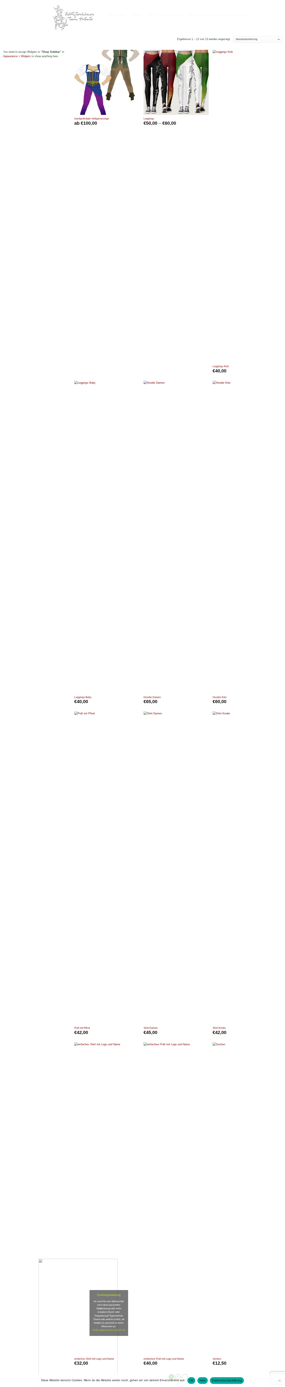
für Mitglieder (199, 15)
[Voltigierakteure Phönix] (73, 17)
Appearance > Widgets (17, 56)
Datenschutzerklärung (227, 1380)
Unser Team (116, 15)
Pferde (136, 15)
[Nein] (279, 1381)
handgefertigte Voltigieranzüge (91, 118)
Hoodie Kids (220, 697)
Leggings (149, 118)
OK (191, 1380)
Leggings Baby (82, 697)
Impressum (220, 15)
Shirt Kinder (219, 1028)
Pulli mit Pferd (82, 1028)
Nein (202, 1380)
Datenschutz (241, 15)
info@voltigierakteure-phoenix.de (108, 1330)
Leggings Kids (221, 366)
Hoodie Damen (152, 697)
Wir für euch (172, 15)
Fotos (152, 15)
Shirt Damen (151, 1028)
